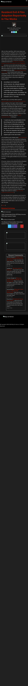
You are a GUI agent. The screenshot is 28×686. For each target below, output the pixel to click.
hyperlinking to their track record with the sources (13, 101)
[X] (14, 32)
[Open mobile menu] (26, 0)
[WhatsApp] (16, 32)
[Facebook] (12, 32)
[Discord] (16, 235)
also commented (23, 137)
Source (3, 205)
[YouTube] (16, 246)
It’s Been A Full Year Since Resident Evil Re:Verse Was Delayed (15, 258)
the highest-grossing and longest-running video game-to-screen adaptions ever (13, 63)
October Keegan (15, 30)
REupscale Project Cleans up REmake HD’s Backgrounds (14, 279)
